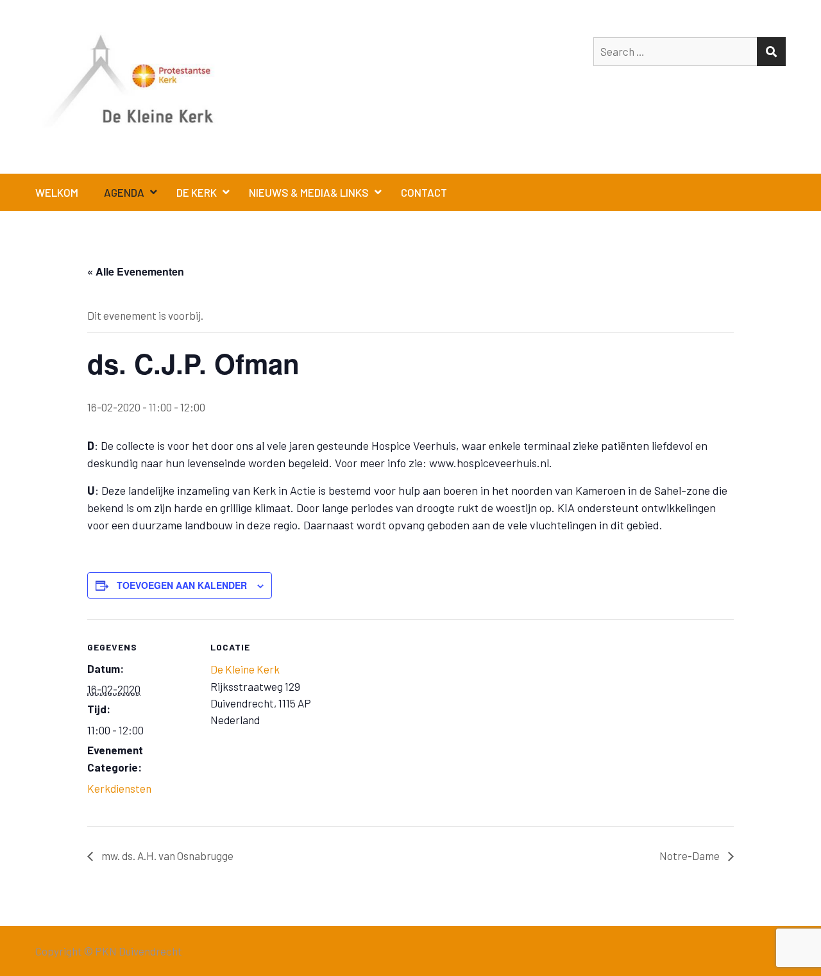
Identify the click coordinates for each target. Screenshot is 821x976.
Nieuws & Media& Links (309, 192)
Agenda (124, 192)
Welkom (56, 192)
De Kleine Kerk (245, 669)
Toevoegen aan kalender (182, 585)
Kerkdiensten (119, 788)
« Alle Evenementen (135, 271)
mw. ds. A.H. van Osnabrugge (166, 855)
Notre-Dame (690, 855)
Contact (424, 192)
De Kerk (196, 192)
